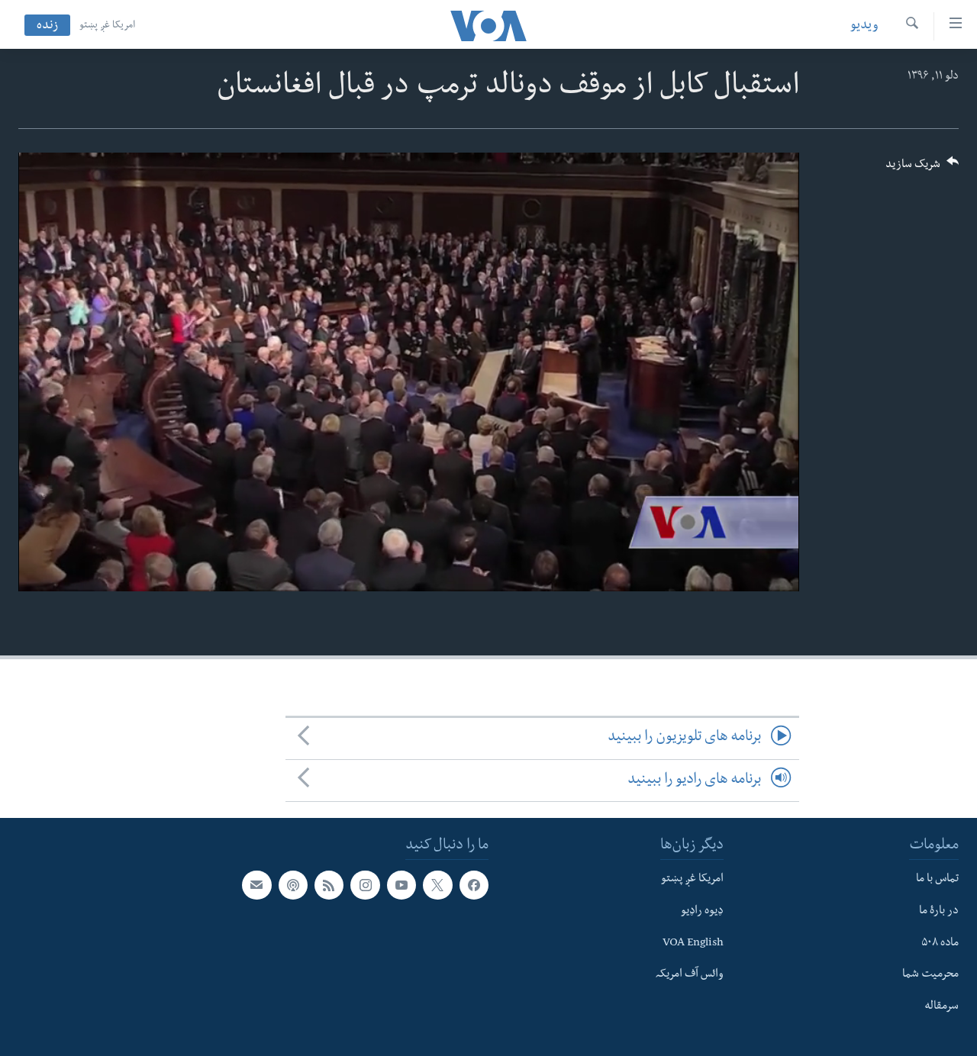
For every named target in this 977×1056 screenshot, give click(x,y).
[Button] (922, 169)
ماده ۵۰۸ (940, 944)
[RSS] (328, 885)
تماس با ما (937, 880)
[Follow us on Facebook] (473, 885)
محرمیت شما (930, 975)
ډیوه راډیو (702, 912)
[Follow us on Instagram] (364, 885)
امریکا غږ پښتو (107, 26)
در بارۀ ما (939, 912)
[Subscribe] (256, 885)
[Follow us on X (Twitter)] (437, 885)
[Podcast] (293, 885)
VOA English (693, 944)
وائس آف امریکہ (690, 975)
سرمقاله (941, 1007)
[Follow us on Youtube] (401, 885)
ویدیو (864, 26)
